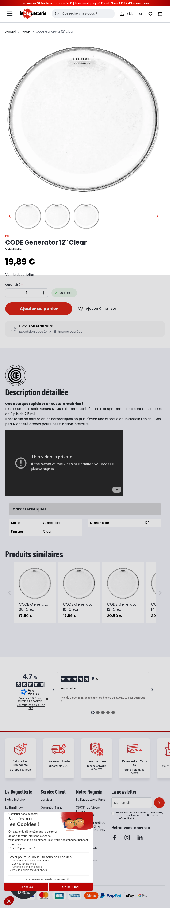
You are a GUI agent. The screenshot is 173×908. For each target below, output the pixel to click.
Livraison (47, 799)
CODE (8, 236)
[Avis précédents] (54, 690)
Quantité (12, 284)
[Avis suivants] (152, 690)
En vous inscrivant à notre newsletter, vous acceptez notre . (139, 815)
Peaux (26, 31)
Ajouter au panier (39, 309)
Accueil (10, 31)
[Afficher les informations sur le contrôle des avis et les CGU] (47, 698)
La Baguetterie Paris (90, 799)
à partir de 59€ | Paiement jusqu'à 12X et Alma (85, 3)
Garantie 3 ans (51, 807)
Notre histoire (15, 799)
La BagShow (14, 807)
